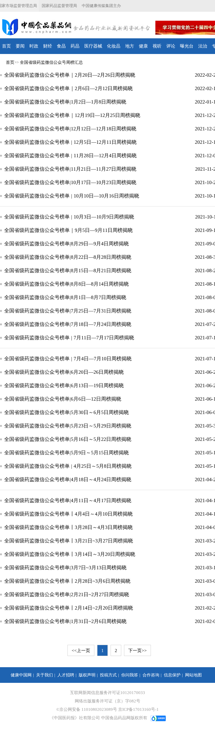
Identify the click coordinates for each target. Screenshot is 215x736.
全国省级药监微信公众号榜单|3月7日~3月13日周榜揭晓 (65, 567)
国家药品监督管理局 (59, 6)
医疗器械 (93, 46)
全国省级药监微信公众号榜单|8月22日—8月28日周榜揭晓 (67, 257)
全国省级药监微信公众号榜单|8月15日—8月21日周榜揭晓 (67, 270)
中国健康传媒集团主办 (101, 6)
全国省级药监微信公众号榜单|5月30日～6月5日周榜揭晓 (66, 412)
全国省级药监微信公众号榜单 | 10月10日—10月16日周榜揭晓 (71, 196)
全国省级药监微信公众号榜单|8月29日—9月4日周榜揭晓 (66, 243)
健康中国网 (21, 675)
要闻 (20, 46)
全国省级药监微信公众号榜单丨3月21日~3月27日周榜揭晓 (68, 541)
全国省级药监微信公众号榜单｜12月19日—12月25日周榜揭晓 (72, 115)
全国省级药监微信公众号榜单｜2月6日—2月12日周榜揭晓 (68, 88)
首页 (6, 46)
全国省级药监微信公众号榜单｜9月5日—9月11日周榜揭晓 (68, 230)
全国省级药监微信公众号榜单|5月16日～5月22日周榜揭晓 (67, 439)
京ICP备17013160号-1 (138, 709)
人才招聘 (65, 675)
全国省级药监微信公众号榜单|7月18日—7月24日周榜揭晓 (67, 324)
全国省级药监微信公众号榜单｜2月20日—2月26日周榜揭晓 (69, 75)
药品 (75, 46)
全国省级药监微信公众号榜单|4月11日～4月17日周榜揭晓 (67, 500)
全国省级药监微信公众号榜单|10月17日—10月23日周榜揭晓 (70, 182)
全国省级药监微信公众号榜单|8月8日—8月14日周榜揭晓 (66, 284)
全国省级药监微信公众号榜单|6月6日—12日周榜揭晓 (62, 399)
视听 (157, 46)
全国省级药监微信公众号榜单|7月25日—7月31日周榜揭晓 (67, 311)
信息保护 (172, 675)
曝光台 (186, 46)
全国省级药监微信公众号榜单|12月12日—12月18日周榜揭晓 (70, 128)
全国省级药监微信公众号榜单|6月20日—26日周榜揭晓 (64, 372)
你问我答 (129, 675)
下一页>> (137, 650)
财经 (47, 46)
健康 (143, 46)
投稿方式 (108, 675)
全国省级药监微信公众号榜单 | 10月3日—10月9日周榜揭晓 (69, 217)
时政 (33, 46)
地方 (129, 46)
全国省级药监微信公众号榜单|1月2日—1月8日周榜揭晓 (65, 102)
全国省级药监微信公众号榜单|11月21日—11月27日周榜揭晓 (70, 169)
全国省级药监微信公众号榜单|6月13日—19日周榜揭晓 (64, 385)
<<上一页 (81, 650)
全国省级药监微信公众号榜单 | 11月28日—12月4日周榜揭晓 (70, 155)
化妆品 (113, 46)
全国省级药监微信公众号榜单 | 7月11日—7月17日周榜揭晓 (69, 337)
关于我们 (44, 675)
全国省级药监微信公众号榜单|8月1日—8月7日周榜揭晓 (65, 297)
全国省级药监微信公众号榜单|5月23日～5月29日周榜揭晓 (67, 426)
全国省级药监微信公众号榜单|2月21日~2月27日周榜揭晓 (66, 594)
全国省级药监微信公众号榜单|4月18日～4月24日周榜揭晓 (67, 479)
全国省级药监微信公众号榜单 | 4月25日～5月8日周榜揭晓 (68, 466)
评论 (170, 46)
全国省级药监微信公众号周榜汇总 (51, 62)
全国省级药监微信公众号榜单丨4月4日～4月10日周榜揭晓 (68, 514)
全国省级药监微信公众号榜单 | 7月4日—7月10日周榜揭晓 (68, 358)
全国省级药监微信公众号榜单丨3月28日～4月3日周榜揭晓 (68, 527)
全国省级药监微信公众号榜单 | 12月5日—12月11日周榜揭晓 (70, 142)
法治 (202, 46)
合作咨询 (150, 675)
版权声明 (87, 675)
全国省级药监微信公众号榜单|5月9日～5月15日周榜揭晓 (66, 452)
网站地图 (193, 675)
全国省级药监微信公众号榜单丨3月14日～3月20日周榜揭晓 (69, 554)
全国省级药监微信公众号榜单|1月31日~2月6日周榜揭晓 (65, 621)
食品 (61, 46)
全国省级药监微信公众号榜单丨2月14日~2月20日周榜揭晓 (68, 608)
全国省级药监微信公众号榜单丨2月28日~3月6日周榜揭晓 (67, 581)
